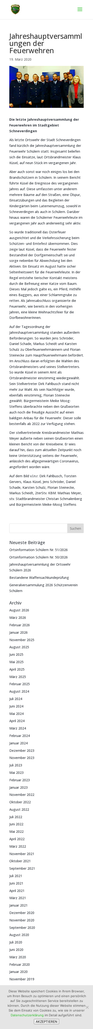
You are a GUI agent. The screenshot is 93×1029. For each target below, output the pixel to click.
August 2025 (19, 647)
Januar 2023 (18, 787)
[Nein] (87, 1007)
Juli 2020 (15, 942)
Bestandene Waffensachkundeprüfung (39, 577)
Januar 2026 (18, 632)
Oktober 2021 (20, 861)
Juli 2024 (15, 698)
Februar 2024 (19, 735)
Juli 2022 (15, 817)
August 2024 (19, 691)
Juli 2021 (15, 876)
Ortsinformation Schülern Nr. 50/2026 (38, 557)
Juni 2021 (16, 883)
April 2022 (17, 839)
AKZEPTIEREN (46, 1021)
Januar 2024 (18, 743)
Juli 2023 (15, 765)
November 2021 (21, 853)
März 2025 (17, 676)
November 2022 (21, 794)
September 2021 (22, 868)
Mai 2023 (16, 772)
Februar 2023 (19, 780)
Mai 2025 (16, 662)
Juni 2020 (16, 949)
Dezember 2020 (21, 912)
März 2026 (17, 617)
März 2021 (17, 898)
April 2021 (17, 890)
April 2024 (17, 721)
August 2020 (19, 934)
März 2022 (17, 846)
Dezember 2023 (21, 750)
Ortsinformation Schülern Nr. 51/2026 (38, 549)
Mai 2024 (16, 713)
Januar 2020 (18, 971)
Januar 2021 (18, 905)
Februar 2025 (19, 684)
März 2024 (17, 728)
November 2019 (21, 979)
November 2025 (21, 640)
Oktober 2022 (20, 802)
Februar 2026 (19, 625)
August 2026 (19, 610)
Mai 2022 (16, 831)
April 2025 (17, 669)
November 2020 (21, 920)
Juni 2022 (16, 824)
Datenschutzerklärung (27, 1015)
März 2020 (17, 957)
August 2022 (19, 809)
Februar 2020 (19, 964)
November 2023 (21, 757)
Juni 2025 (16, 654)
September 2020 (22, 927)
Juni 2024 (16, 706)
